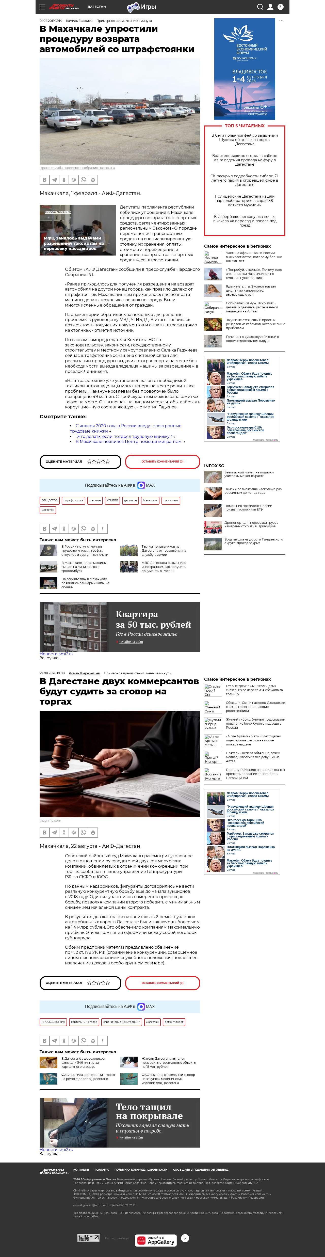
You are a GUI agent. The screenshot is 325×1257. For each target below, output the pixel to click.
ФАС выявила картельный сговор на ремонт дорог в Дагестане (88, 1077)
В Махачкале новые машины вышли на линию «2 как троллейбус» (83, 567)
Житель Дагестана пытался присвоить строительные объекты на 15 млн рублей (169, 1063)
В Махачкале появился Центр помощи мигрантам (129, 441)
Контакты (81, 1169)
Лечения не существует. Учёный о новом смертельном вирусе (252, 339)
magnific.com (50, 820)
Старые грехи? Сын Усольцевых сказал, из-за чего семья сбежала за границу (254, 690)
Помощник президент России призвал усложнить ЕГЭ (248, 507)
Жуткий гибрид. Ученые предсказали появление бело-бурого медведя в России (255, 723)
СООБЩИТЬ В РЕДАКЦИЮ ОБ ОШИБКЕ (201, 1169)
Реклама (102, 1169)
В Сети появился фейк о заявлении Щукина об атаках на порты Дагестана (245, 139)
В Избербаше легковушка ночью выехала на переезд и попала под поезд (245, 221)
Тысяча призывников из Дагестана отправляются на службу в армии (164, 550)
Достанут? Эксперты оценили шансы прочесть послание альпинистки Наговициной (255, 774)
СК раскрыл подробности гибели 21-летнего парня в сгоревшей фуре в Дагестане (244, 180)
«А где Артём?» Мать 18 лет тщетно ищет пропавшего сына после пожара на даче (253, 740)
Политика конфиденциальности (141, 1169)
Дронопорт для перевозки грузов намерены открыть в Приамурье (251, 524)
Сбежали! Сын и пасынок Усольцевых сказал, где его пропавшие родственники (255, 707)
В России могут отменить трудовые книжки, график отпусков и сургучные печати (84, 550)
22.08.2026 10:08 (52, 673)
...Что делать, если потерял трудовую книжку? (124, 436)
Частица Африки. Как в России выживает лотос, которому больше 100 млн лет (254, 257)
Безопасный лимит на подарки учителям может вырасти (249, 474)
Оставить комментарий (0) (163, 461)
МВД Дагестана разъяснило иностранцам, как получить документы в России (164, 567)
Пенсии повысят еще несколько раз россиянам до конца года (253, 491)
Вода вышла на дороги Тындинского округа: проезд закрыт (253, 541)
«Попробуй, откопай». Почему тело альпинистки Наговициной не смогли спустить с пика (254, 274)
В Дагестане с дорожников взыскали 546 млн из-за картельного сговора (83, 1063)
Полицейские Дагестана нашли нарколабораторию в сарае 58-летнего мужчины (245, 200)
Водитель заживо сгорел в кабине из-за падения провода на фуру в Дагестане (244, 160)
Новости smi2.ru (56, 653)
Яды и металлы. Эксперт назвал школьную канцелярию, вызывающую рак (251, 290)
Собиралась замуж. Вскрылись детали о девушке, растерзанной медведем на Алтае (252, 307)
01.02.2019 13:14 (51, 21)
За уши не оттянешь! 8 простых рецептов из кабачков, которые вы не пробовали (255, 324)
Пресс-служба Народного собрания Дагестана (77, 168)
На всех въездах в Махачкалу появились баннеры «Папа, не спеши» (85, 583)
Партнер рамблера (117, 1238)
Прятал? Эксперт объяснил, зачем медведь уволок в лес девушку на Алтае (253, 757)
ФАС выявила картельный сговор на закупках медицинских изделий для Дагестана (168, 1079)
